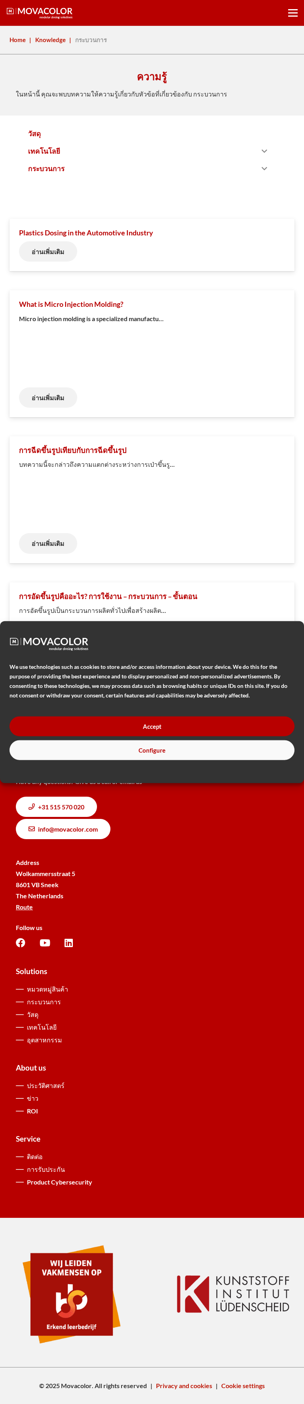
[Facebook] (20, 943)
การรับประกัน (46, 1169)
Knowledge (50, 39)
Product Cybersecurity (59, 1182)
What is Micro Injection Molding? (71, 304)
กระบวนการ (44, 1001)
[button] (293, 13)
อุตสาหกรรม (44, 1040)
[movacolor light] (39, 13)
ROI (32, 1111)
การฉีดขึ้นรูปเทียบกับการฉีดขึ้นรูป (73, 450)
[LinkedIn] (69, 943)
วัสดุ (32, 1014)
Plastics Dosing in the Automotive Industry (86, 232)
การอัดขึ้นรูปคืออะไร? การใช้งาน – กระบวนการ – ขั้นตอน (108, 596)
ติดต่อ (35, 1156)
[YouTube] (45, 943)
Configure (152, 750)
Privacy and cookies (184, 1385)
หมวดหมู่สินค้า (47, 989)
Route (24, 907)
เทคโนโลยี (42, 1027)
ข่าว (32, 1098)
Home (18, 39)
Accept (152, 726)
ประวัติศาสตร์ (46, 1085)
